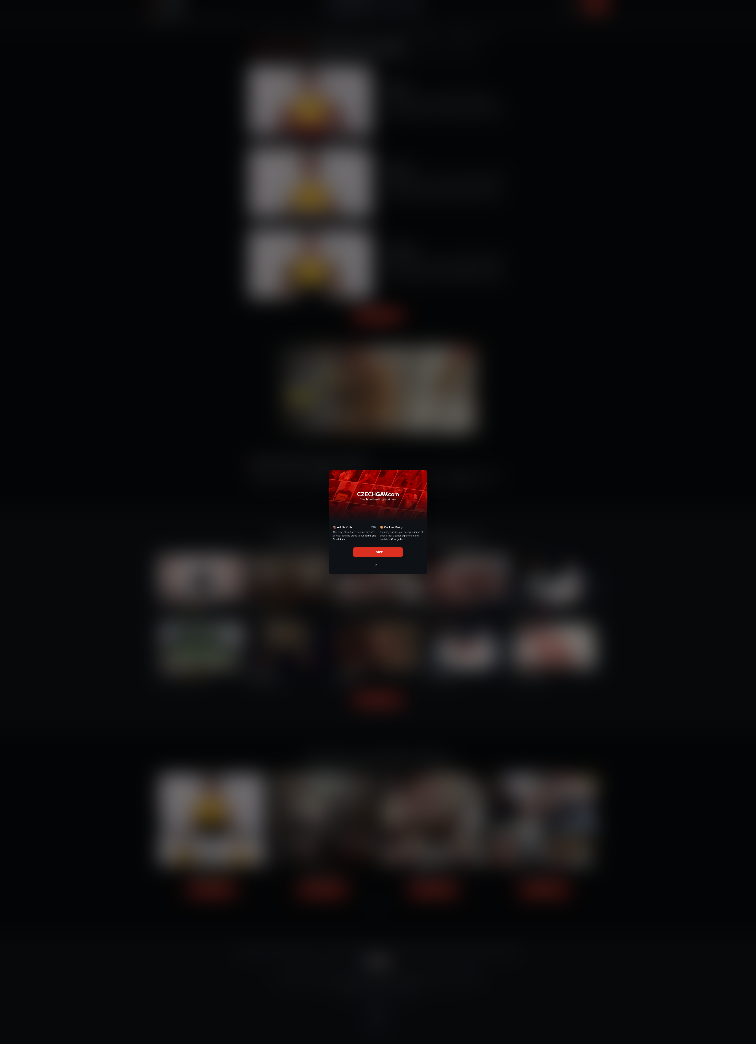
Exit (378, 565)
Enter (378, 552)
